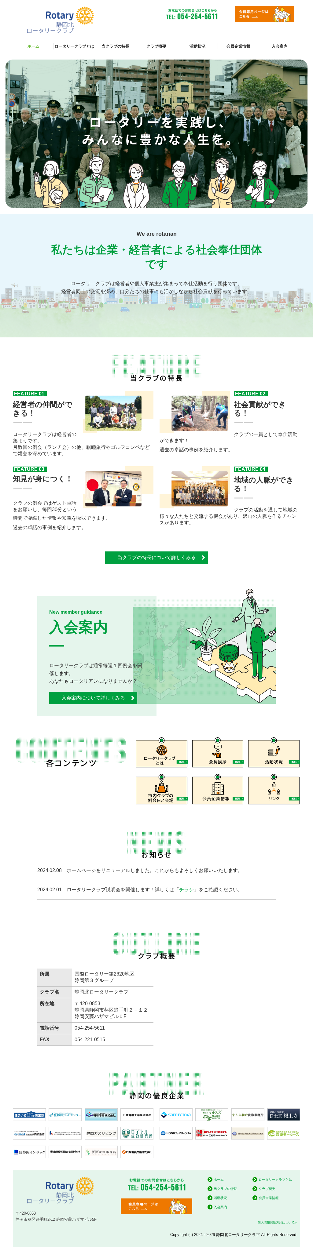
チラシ (186, 889)
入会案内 (280, 46)
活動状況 (197, 46)
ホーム (33, 46)
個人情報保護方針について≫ (277, 1222)
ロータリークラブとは (74, 46)
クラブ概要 (156, 46)
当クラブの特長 (115, 46)
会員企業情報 (238, 46)
